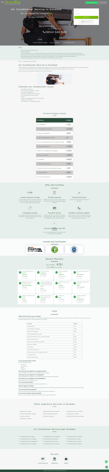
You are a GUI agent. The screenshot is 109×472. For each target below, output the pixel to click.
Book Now (86, 17)
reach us (63, 201)
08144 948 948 (56, 32)
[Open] (2, 2)
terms (92, 20)
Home (20, 61)
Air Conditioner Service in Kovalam (29, 61)
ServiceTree (52, 470)
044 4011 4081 (103, 2)
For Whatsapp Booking (91, 2)
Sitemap (64, 470)
